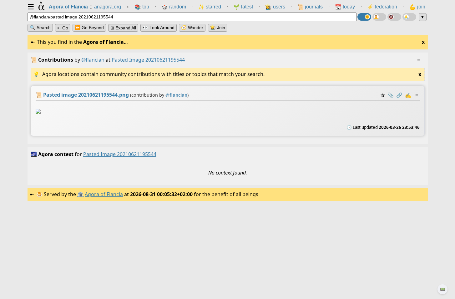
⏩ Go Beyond (89, 27)
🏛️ (80, 194)
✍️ (408, 95)
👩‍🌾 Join (217, 27)
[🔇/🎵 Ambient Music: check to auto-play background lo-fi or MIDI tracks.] (394, 17)
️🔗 (399, 95)
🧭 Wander (192, 27)
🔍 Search (40, 27)
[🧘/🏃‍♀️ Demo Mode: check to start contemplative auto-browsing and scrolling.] (379, 17)
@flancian (92, 59)
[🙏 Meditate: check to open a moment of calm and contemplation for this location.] (409, 17)
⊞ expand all (123, 27)
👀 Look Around (158, 27)
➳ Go (62, 27)
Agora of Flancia (104, 194)
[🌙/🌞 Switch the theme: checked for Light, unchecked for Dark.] (364, 17)
